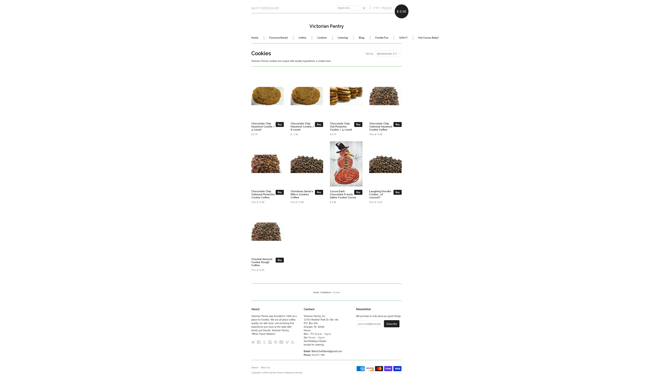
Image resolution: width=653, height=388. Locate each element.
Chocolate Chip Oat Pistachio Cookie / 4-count (341, 126)
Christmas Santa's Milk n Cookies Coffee (302, 194)
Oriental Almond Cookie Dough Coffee (261, 262)
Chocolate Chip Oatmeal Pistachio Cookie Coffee (263, 194)
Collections (325, 292)
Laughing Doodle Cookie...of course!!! (380, 194)
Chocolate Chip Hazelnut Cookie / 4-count (263, 126)
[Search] (364, 8)
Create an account (270, 7)
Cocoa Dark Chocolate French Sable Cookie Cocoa (343, 194)
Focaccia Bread (278, 37)
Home (254, 37)
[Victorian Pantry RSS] (293, 342)
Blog (361, 37)
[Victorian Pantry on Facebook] (259, 342)
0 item (377, 7)
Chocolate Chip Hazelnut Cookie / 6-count (302, 126)
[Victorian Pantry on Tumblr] (264, 342)
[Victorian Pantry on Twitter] (253, 342)
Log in (254, 7)
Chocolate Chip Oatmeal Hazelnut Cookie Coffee (380, 126)
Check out (387, 7)
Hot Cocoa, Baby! (428, 37)
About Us (265, 367)
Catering (343, 37)
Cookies (322, 37)
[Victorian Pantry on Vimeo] (287, 342)
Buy (280, 124)
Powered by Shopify (293, 372)
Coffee (302, 37)
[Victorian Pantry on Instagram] (270, 342)
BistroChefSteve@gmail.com (327, 351)
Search (254, 367)
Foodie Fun (381, 37)
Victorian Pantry (326, 26)
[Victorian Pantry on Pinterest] (276, 342)
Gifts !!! (403, 37)
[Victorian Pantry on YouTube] (281, 342)
